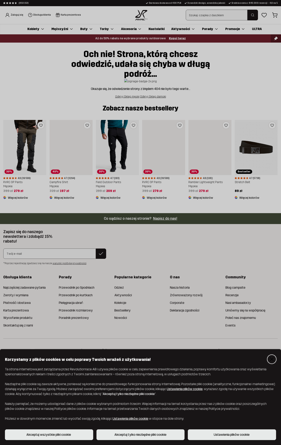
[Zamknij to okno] (271, 359)
